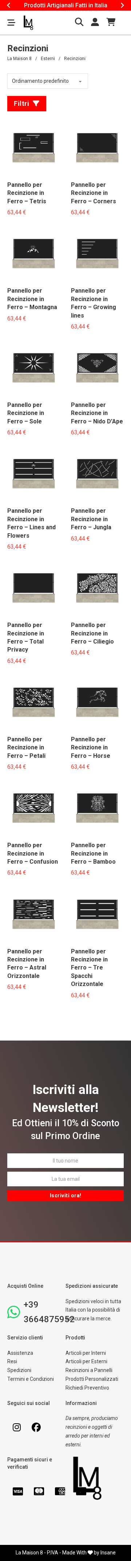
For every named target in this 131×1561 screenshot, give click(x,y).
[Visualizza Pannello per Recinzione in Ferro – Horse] (97, 703)
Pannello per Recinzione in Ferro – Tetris (26, 193)
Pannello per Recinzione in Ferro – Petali (26, 747)
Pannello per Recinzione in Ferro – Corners (93, 193)
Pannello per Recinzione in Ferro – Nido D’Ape (97, 413)
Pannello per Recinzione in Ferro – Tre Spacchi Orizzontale (89, 968)
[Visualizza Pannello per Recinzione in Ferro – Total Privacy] (33, 589)
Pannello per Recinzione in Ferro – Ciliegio (92, 633)
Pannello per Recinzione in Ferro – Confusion (32, 853)
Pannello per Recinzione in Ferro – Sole (25, 413)
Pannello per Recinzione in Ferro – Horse (90, 747)
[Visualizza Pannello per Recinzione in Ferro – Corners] (97, 148)
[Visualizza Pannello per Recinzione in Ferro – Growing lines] (97, 254)
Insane (108, 1553)
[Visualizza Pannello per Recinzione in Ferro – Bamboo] (97, 809)
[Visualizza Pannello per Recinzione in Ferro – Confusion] (33, 809)
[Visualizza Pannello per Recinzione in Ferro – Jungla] (97, 475)
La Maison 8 (19, 58)
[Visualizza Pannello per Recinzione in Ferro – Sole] (33, 368)
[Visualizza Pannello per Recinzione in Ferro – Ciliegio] (97, 589)
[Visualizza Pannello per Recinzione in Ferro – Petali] (33, 703)
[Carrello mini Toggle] (110, 22)
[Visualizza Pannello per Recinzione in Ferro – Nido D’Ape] (97, 368)
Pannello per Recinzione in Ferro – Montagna (32, 299)
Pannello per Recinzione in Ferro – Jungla (91, 519)
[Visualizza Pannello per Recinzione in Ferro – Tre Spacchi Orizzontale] (97, 915)
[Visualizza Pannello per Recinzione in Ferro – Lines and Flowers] (33, 475)
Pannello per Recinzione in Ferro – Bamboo (93, 853)
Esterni (48, 58)
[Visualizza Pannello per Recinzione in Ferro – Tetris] (33, 148)
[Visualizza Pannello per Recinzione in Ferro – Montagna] (33, 254)
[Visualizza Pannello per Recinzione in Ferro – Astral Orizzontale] (33, 915)
